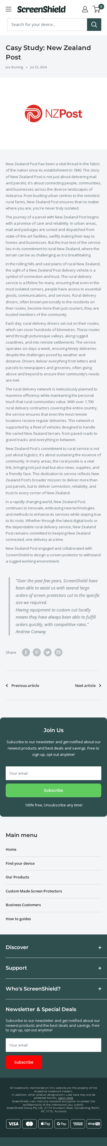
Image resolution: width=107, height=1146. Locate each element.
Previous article (25, 685)
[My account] (85, 9)
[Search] (94, 24)
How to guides (18, 918)
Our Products (17, 877)
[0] (96, 9)
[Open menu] (8, 9)
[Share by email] (58, 652)
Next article (85, 685)
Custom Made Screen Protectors (34, 891)
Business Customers (23, 904)
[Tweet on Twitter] (48, 652)
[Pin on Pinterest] (37, 652)
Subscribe (53, 790)
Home (11, 849)
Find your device (20, 863)
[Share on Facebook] (26, 652)
